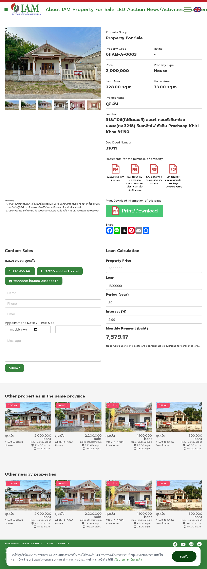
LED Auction (130, 9)
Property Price (118, 260)
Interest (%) (116, 311)
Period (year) (117, 294)
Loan (110, 277)
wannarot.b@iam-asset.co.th (35, 280)
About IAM (58, 9)
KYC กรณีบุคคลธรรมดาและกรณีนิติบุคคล (154, 180)
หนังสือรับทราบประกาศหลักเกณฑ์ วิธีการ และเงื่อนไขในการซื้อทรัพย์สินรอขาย (134, 183)
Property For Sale (93, 9)
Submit (14, 368)
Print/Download (139, 210)
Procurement (12, 543)
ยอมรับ (184, 556)
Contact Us (62, 543)
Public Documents (32, 543)
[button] (6, 9)
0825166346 (20, 271)
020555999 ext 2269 (61, 271)
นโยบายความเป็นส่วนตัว (128, 559)
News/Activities (165, 9)
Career (49, 543)
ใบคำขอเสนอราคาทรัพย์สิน (115, 178)
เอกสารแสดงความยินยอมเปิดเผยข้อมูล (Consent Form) (173, 181)
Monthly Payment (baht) (127, 328)
